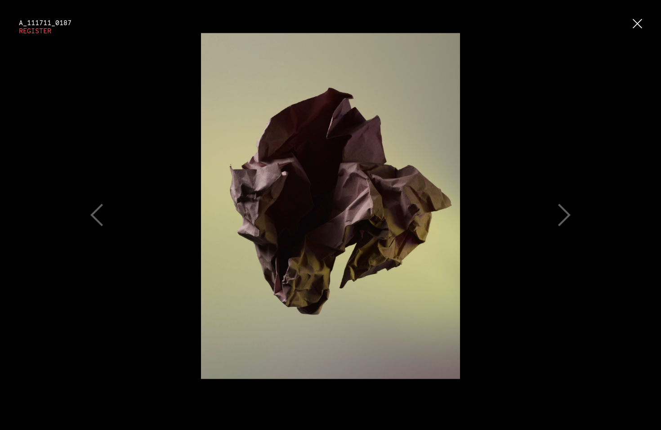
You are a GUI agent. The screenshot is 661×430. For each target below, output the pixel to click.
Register (35, 31)
